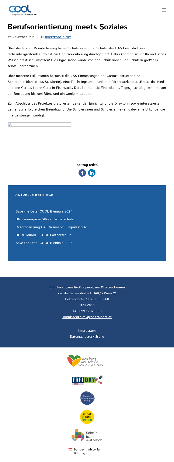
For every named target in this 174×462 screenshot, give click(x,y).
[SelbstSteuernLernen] (87, 417)
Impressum (87, 330)
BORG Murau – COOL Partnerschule (43, 235)
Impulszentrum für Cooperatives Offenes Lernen (87, 287)
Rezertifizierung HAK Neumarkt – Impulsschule (52, 227)
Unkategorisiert (58, 37)
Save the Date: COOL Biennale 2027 (44, 211)
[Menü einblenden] (164, 10)
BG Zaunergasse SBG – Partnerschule (45, 219)
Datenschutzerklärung (87, 336)
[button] (82, 173)
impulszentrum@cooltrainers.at (87, 317)
